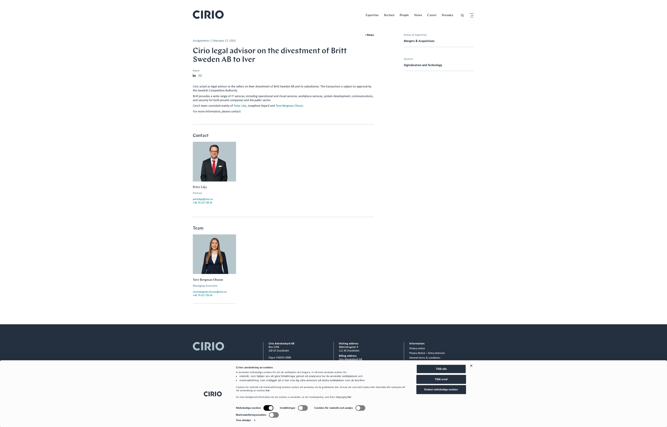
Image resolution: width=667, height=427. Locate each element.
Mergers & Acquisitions (419, 41)
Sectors (389, 15)
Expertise (372, 15)
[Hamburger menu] (471, 15)
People (404, 15)
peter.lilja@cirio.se (203, 199)
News (418, 15)
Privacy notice (417, 348)
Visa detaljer (243, 420)
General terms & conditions (424, 358)
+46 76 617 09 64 (202, 295)
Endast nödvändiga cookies (441, 389)
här (268, 391)
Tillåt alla (441, 368)
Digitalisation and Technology (423, 65)
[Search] (462, 15)
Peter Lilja (239, 106)
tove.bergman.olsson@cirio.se (210, 292)
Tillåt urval (441, 379)
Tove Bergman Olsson (289, 106)
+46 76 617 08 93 (202, 202)
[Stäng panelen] (471, 365)
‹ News (369, 35)
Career (432, 15)
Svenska (447, 15)
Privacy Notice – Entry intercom (427, 353)
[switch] (303, 408)
